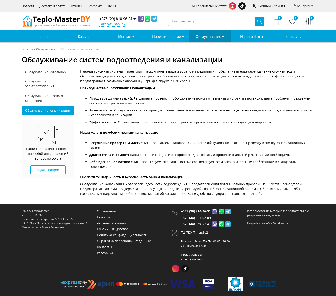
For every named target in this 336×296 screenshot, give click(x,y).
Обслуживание (209, 36)
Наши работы (251, 36)
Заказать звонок (112, 24)
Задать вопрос (48, 170)
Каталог (84, 36)
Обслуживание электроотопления (39, 83)
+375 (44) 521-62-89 (196, 218)
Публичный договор (113, 229)
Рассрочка (95, 6)
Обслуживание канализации (47, 110)
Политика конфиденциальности (122, 235)
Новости (28, 6)
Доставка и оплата (52, 6)
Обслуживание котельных (45, 72)
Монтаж (125, 36)
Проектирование (167, 36)
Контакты (293, 36)
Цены (112, 6)
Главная (42, 36)
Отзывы (76, 6)
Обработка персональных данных (124, 241)
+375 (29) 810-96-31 (196, 211)
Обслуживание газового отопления (44, 98)
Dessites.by (280, 223)
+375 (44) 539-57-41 (196, 224)
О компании (106, 211)
